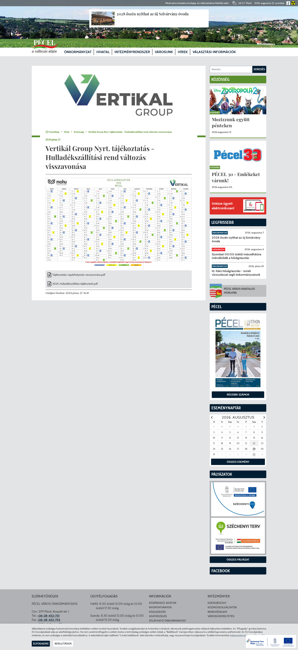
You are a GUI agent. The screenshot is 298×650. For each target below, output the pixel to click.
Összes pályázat (238, 559)
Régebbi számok (238, 394)
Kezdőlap (54, 131)
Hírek (66, 131)
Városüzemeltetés (221, 616)
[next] (264, 417)
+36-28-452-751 (48, 616)
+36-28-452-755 (49, 620)
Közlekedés (157, 611)
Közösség (79, 131)
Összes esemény (238, 461)
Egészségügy (218, 249)
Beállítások (63, 643)
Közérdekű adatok (162, 602)
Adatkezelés (158, 616)
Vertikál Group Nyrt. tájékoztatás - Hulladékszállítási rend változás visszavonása (130, 131)
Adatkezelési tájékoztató (242, 635)
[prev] (212, 417)
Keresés (259, 69)
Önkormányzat (219, 233)
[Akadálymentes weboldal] (292, 3)
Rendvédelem (217, 611)
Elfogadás (40, 643)
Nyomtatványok (160, 607)
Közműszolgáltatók (222, 607)
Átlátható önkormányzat (167, 620)
